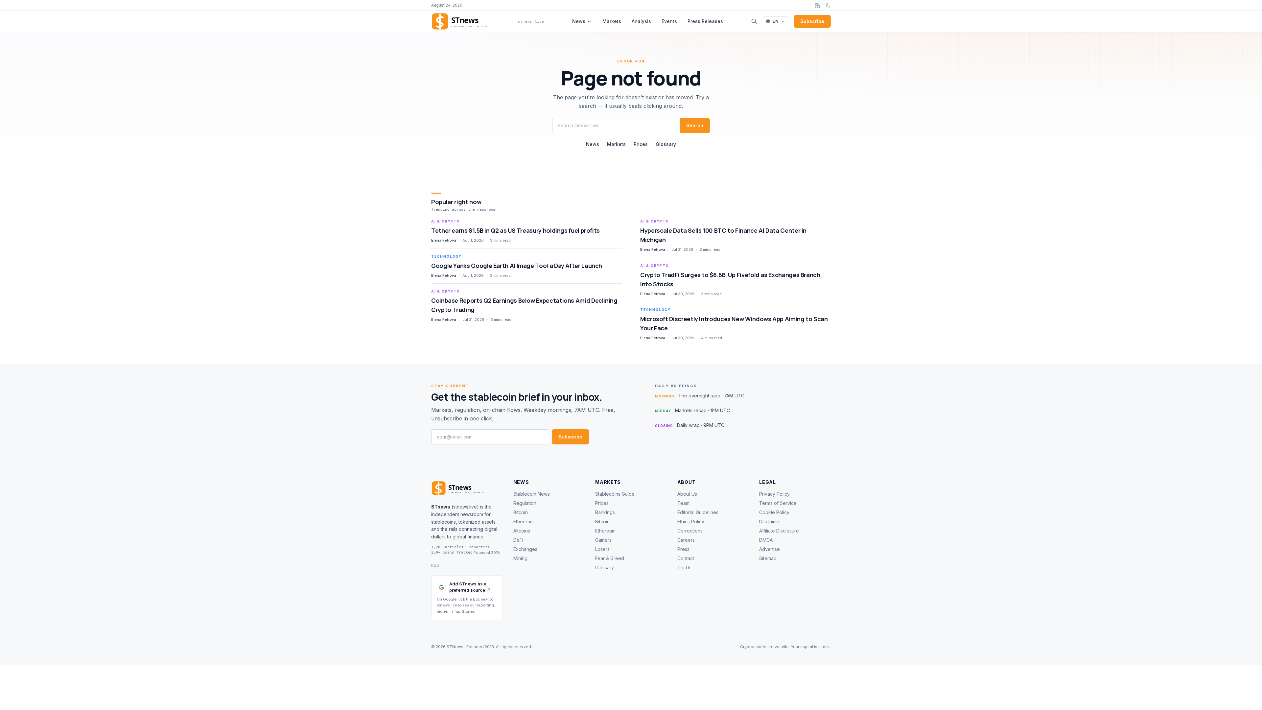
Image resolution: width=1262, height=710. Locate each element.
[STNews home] (467, 488)
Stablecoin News (531, 494)
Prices (641, 144)
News (578, 21)
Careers (686, 540)
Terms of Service (778, 503)
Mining (520, 558)
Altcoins (521, 530)
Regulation (524, 503)
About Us (687, 494)
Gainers (603, 540)
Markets (611, 21)
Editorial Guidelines (697, 512)
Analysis (641, 21)
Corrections (690, 530)
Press (683, 549)
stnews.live (465, 506)
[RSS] (817, 5)
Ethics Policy (690, 521)
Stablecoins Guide (615, 494)
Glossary (666, 144)
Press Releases (705, 21)
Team (683, 503)
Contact (685, 558)
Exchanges (525, 549)
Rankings (605, 512)
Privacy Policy (774, 494)
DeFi (518, 540)
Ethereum (523, 521)
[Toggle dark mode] (828, 5)
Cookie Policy (774, 512)
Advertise (769, 549)
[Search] (754, 21)
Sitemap (768, 558)
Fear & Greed (609, 558)
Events (669, 21)
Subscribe (812, 21)
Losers (602, 549)
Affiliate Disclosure (779, 530)
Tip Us (684, 567)
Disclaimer (770, 521)
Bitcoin (520, 512)
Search (694, 125)
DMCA (766, 540)
